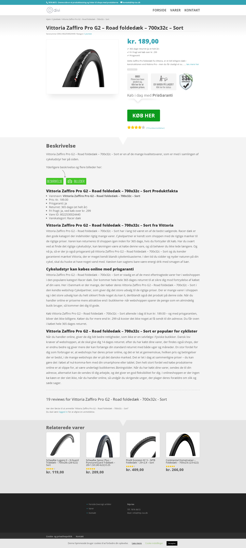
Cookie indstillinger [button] (154, 543)
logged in (63, 412)
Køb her (143, 115)
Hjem (48, 19)
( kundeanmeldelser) (155, 128)
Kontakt (192, 10)
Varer (175, 10)
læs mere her (192, 64)
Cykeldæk (56, 19)
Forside (159, 10)
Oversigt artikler (103, 504)
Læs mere (137, 543)
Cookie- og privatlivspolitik (59, 536)
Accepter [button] (172, 543)
